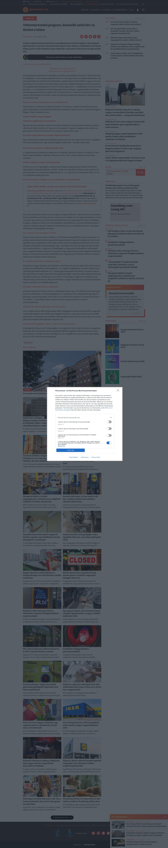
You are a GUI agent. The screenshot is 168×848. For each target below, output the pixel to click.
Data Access (85, 457)
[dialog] (84, 424)
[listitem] (85, 417)
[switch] (109, 422)
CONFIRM (70, 450)
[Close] (119, 391)
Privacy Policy (96, 457)
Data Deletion (73, 457)
